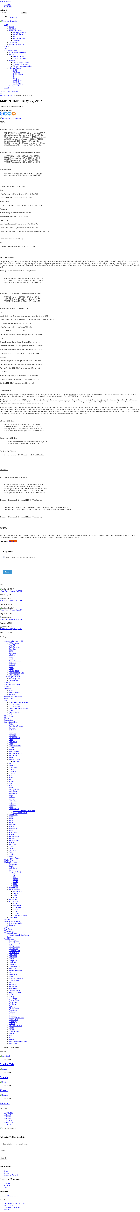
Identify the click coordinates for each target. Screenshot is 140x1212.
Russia (11, 830)
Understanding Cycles (16, 673)
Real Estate (13, 899)
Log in (16, 1196)
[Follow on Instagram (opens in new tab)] (6, 11)
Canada (11, 732)
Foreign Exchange (15, 872)
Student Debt (13, 1020)
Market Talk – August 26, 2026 (11, 600)
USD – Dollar (18, 74)
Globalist (12, 976)
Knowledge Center (11, 50)
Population (12, 1004)
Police (11, 821)
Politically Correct (15, 661)
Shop (6, 48)
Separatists (12, 1016)
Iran (10, 779)
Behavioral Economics (12, 684)
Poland (11, 819)
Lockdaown (13, 793)
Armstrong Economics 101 (13, 641)
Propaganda (13, 1010)
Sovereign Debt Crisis (16, 1018)
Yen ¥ (15, 884)
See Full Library (18, 84)
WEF (10, 1037)
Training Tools (14, 671)
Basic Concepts (18, 56)
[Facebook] (2, 113)
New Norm (13, 998)
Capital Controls (14, 947)
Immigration (8, 720)
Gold (15, 70)
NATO (11, 994)
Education (12, 968)
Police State (13, 1002)
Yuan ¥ (15, 886)
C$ (14, 876)
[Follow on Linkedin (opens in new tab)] (1, 11)
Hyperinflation (14, 712)
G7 (10, 972)
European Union (19, 38)
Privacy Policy (9, 1205)
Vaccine (11, 856)
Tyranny (12, 1030)
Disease (11, 748)
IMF (10, 982)
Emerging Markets (19, 33)
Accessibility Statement (12, 1207)
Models (11, 54)
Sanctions (12, 1014)
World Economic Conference (19, 935)
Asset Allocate (14, 645)
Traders (11, 1028)
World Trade (13, 1043)
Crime (11, 744)
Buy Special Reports (16, 86)
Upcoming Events (10, 933)
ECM (11, 651)
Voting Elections (14, 675)
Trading (11, 669)
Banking (7, 682)
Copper (15, 893)
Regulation (12, 663)
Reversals (12, 694)
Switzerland (13, 844)
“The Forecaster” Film (21, 62)
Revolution (12, 824)
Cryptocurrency (14, 966)
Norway (11, 817)
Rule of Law (13, 828)
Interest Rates (13, 888)
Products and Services (12, 921)
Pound (15, 880)
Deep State (12, 649)
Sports (11, 667)
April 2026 (8, 1120)
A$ (14, 874)
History (15, 78)
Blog (6, 25)
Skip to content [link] (5, 1)
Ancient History (14, 706)
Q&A (6, 927)
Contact (7, 1185)
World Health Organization (18, 1041)
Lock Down (13, 791)
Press (10, 1006)
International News (15, 31)
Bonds (11, 866)
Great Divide (8, 698)
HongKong (13, 771)
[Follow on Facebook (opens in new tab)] (2, 11)
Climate (11, 959)
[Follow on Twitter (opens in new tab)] (4, 11)
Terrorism (12, 1024)
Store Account (13, 91)
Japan (11, 787)
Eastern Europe (14, 751)
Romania (12, 826)
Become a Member (6, 1196)
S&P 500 (16, 913)
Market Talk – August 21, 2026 (11, 629)
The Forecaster (14, 680)
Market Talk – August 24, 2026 (11, 619)
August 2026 (8, 1113)
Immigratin (12, 984)
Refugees (16, 761)
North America (14, 809)
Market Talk (13, 42)
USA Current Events (20, 813)
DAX (15, 903)
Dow (15, 76)
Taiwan (11, 846)
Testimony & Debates (20, 64)
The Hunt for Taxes (15, 1026)
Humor (6, 718)
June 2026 (7, 1117)
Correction (12, 963)
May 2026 (7, 1119)
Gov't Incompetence (16, 978)
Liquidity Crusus (14, 990)
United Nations (14, 1032)
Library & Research (15, 68)
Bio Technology (14, 943)
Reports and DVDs (15, 923)
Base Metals (17, 892)
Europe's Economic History (18, 708)
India (10, 775)
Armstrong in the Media (12, 677)
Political (16, 82)
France (11, 763)
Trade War (12, 850)
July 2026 (7, 1115)
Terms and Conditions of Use (14, 1203)
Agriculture (13, 864)
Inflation (12, 655)
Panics (11, 714)
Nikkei (15, 909)
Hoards (11, 710)
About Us (7, 5)
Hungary (12, 773)
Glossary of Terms (19, 58)
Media (11, 795)
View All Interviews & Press (23, 66)
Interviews (12, 60)
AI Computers (14, 643)
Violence (12, 1034)
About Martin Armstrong (17, 52)
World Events (9, 939)
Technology (13, 917)
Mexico (11, 799)
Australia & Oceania (16, 726)
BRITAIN (12, 730)
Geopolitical (13, 974)
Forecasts (7, 688)
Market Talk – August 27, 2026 (11, 591)
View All (7, 1124)
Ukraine (11, 854)
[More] (13, 113)
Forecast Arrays (14, 692)
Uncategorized (9, 931)
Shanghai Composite (20, 915)
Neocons (12, 996)
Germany (16, 40)
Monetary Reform (15, 992)
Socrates (12, 925)
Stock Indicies (13, 901)
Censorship (13, 736)
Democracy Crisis (15, 746)
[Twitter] (6, 113)
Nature (11, 807)
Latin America (14, 789)
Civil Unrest (13, 955)
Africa (11, 724)
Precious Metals (14, 890)
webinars (7, 937)
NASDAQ (17, 907)
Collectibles (13, 742)
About (6, 88)
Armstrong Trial (14, 679)
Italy (10, 785)
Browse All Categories (16, 44)
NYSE (15, 911)
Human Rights (14, 980)
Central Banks (14, 953)
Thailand (12, 848)
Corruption (12, 964)
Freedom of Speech (15, 970)
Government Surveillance (13, 696)
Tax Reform (17, 80)
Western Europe (14, 858)
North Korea (13, 815)
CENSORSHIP (14, 951)
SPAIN (11, 842)
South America (14, 836)
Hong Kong (8, 716)
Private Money (14, 1008)
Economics (12, 29)
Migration (12, 805)
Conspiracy (13, 961)
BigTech (12, 728)
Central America (14, 738)
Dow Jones (17, 905)
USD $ (15, 882)
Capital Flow (13, 949)
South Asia (12, 838)
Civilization (13, 957)
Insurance (12, 777)
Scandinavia (13, 832)
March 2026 (8, 1122)
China (11, 740)
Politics (11, 27)
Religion (12, 1012)
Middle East (13, 801)
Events (6, 46)
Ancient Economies (15, 704)
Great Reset (13, 767)
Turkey (11, 852)
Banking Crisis (14, 941)
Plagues (7, 919)
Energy (11, 870)
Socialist (12, 665)
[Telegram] (9, 113)
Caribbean (12, 734)
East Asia (12, 750)
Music (11, 657)
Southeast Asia (14, 840)
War (10, 1035)
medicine (12, 797)
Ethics (15, 36)
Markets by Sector (10, 862)
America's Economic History (19, 702)
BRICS (11, 945)
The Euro (16, 72)
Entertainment (18, 34)
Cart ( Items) (12, 17)
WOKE (11, 1039)
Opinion (11, 659)
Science (11, 834)
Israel (10, 783)
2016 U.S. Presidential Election (24, 811)
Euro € (15, 878)
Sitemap (7, 1209)
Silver (15, 897)
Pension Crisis (14, 1000)
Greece (11, 769)
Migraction (12, 803)
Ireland (11, 781)
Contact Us (8, 7)
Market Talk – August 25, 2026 (11, 610)
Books (6, 686)
